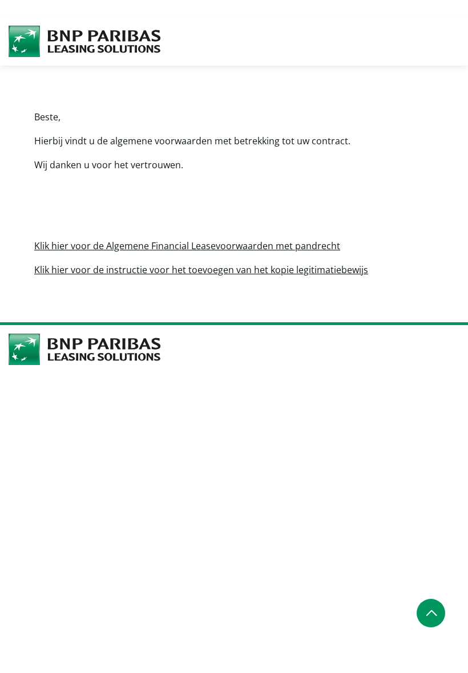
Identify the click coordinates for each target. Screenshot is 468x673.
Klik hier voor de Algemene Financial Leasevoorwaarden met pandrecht (187, 246)
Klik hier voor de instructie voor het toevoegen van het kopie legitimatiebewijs (201, 269)
